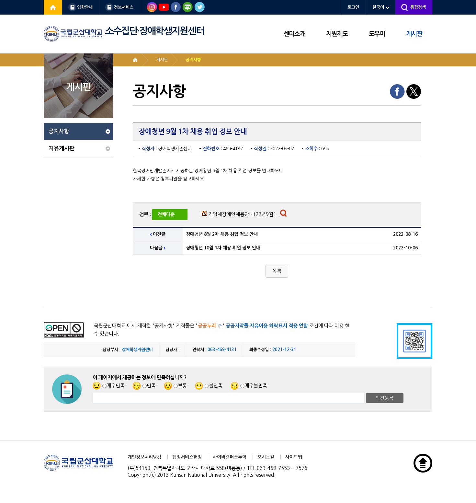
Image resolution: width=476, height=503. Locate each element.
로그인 (353, 7)
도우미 (377, 34)
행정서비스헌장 (187, 457)
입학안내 (85, 7)
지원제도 (337, 34)
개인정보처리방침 (144, 457)
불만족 (215, 385)
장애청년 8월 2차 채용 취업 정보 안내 (222, 234)
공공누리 (207, 325)
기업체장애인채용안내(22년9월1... (244, 214)
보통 (182, 385)
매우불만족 (255, 385)
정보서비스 (123, 7)
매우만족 (116, 385)
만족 (151, 385)
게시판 (414, 34)
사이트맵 (293, 457)
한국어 (378, 7)
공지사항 (59, 131)
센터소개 (294, 34)
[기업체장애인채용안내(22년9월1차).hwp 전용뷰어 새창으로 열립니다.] (284, 215)
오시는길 (265, 457)
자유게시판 (61, 148)
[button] (277, 271)
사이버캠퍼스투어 (229, 457)
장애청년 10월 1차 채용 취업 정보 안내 (223, 248)
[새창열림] (53, 7)
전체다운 (166, 214)
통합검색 (418, 7)
